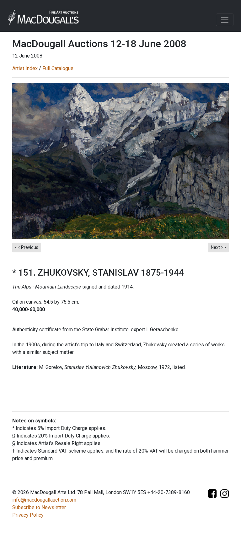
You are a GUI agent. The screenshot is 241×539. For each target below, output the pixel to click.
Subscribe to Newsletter (39, 507)
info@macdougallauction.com (44, 500)
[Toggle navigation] (224, 20)
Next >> (218, 247)
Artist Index (25, 68)
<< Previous (26, 247)
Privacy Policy (28, 515)
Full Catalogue (57, 68)
